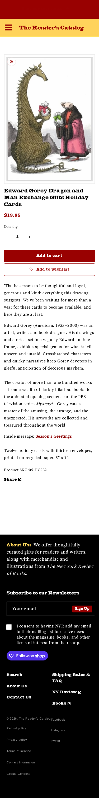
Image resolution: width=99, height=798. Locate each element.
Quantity (11, 227)
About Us (17, 686)
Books (59, 704)
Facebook (58, 720)
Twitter (57, 741)
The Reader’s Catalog (35, 718)
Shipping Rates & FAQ (71, 678)
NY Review (64, 692)
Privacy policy (17, 739)
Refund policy (16, 728)
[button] (8, 28)
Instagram (58, 731)
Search (14, 675)
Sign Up (82, 609)
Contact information (21, 762)
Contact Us (19, 698)
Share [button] (10, 479)
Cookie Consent (18, 773)
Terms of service (19, 751)
